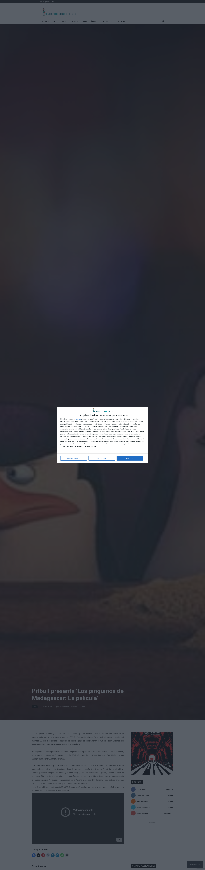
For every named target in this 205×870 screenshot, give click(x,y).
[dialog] (102, 435)
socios (78, 419)
